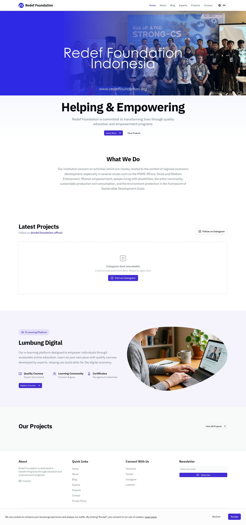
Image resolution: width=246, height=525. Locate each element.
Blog (172, 5)
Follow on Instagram (213, 231)
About (163, 5)
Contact (208, 5)
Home (152, 5)
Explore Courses (28, 385)
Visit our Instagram (125, 277)
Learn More (111, 133)
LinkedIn (130, 484)
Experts (183, 5)
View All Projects (214, 426)
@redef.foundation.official (46, 232)
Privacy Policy (79, 500)
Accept (234, 516)
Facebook (131, 468)
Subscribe (205, 475)
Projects (195, 5)
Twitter (129, 474)
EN (224, 5)
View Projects (134, 133)
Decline (216, 516)
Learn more (151, 516)
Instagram (131, 479)
